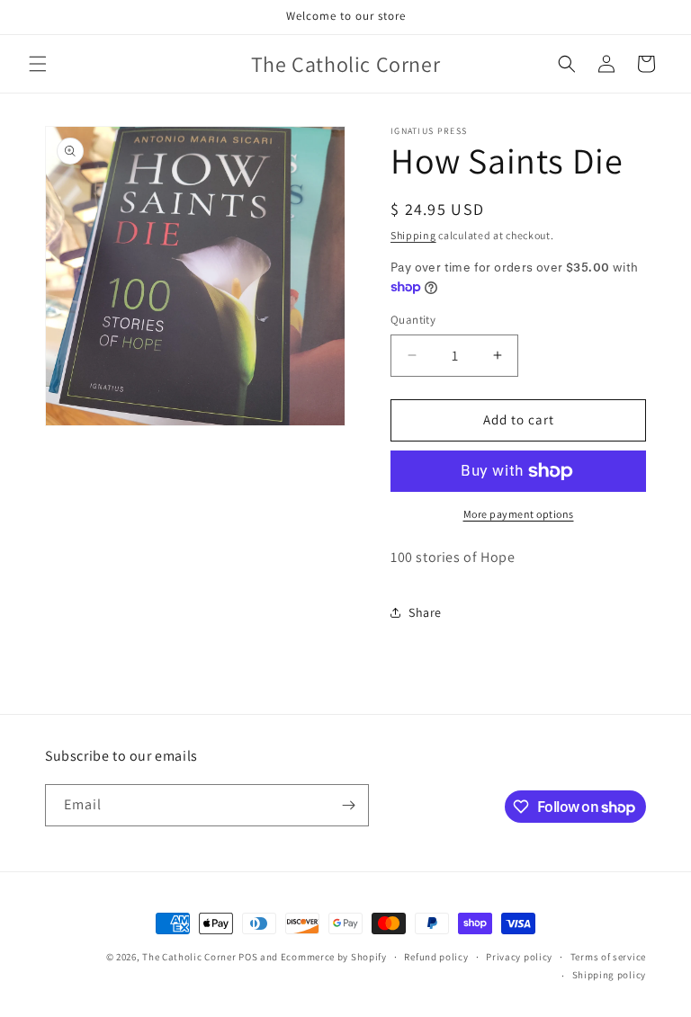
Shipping (413, 235)
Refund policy (436, 956)
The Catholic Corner (189, 956)
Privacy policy (519, 956)
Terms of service (608, 956)
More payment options (518, 514)
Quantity (412, 319)
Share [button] (425, 612)
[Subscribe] (348, 805)
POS (247, 956)
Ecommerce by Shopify (334, 956)
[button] (38, 64)
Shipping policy (609, 974)
